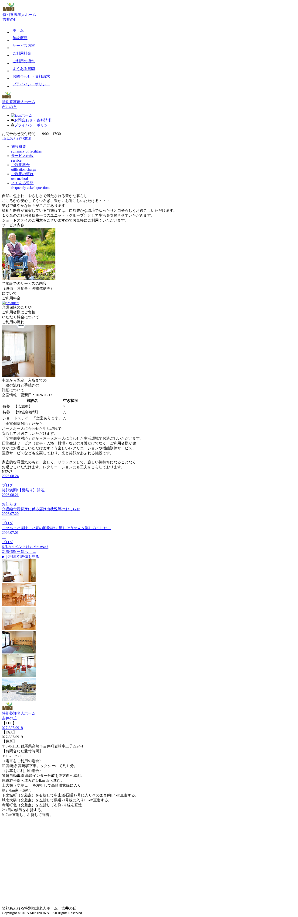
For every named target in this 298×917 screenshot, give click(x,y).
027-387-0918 (12, 728)
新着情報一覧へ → (19, 552)
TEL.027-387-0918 (16, 138)
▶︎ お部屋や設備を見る (20, 557)
